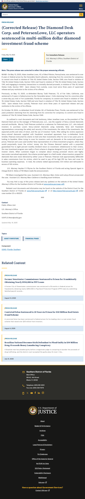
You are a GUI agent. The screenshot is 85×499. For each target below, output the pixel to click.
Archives (42, 430)
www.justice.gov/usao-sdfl (54, 184)
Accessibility (42, 440)
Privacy (42, 449)
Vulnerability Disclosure (42, 473)
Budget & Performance (42, 426)
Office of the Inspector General (42, 459)
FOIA (42, 435)
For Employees (43, 454)
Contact (41, 490)
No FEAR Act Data (42, 463)
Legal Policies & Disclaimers (42, 445)
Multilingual (42, 478)
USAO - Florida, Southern (11, 250)
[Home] (13, 9)
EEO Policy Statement (42, 468)
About (42, 421)
